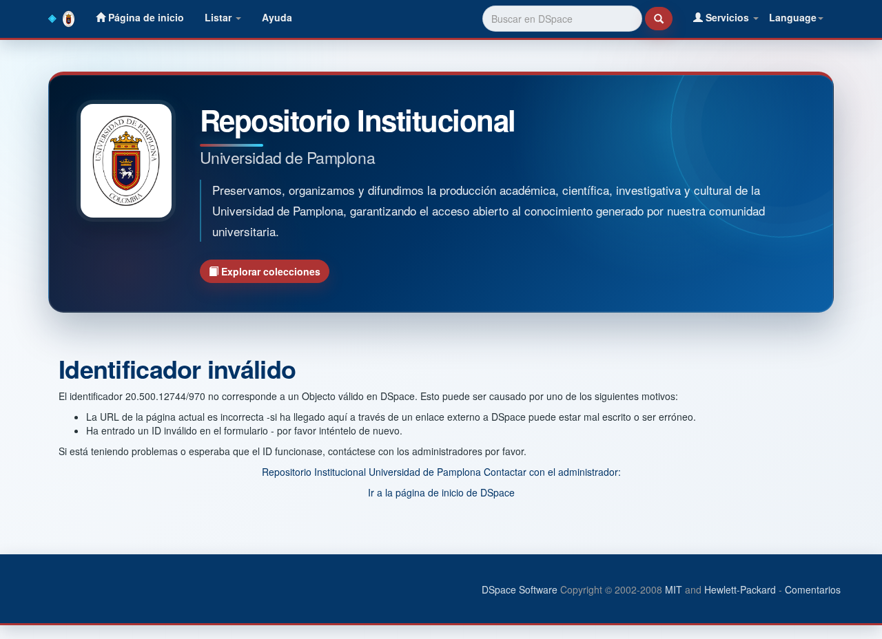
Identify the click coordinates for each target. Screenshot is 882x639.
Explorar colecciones (269, 271)
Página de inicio (144, 17)
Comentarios (813, 589)
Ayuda (277, 17)
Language (793, 17)
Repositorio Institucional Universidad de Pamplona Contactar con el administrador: (441, 472)
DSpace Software (519, 589)
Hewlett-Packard (740, 589)
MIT (673, 589)
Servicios (727, 17)
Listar (219, 17)
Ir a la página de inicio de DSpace (441, 492)
